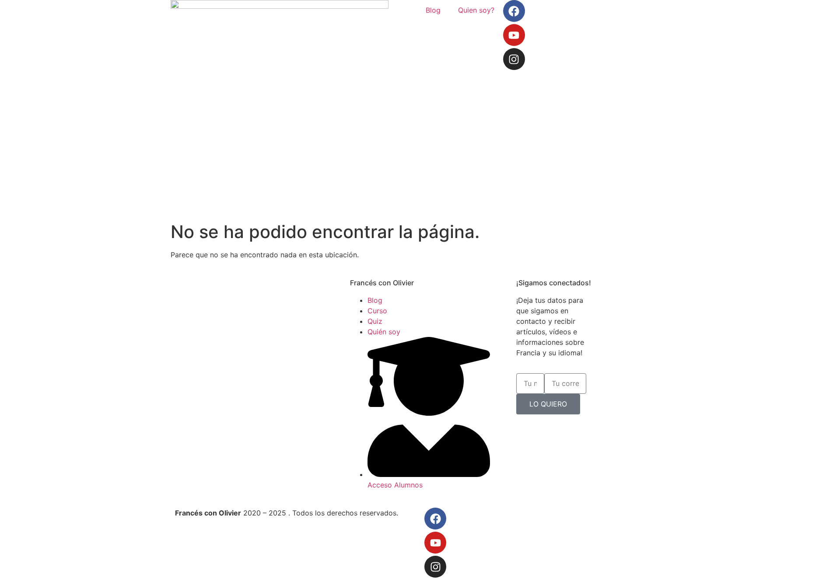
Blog (433, 10)
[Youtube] (514, 35)
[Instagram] (514, 59)
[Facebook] (514, 11)
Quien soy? (476, 10)
